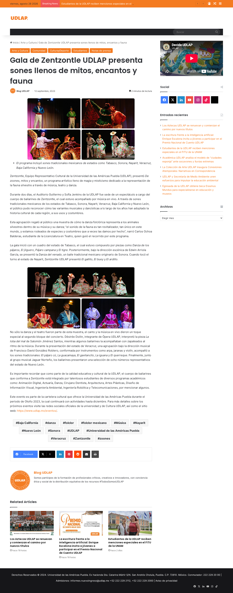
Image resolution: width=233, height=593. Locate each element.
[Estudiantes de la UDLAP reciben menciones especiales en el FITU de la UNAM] (130, 523)
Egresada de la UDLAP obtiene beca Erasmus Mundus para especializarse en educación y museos (189, 190)
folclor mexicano (95, 423)
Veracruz (59, 438)
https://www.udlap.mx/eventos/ (37, 410)
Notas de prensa (101, 50)
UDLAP (74, 430)
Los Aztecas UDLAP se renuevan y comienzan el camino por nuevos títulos (31, 542)
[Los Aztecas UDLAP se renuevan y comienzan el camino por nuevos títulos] (32, 523)
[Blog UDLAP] (19, 18)
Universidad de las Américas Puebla (113, 430)
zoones (105, 438)
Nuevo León (32, 430)
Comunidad (39, 50)
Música (121, 423)
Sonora (55, 430)
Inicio (15, 42)
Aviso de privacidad (166, 580)
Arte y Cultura (29, 42)
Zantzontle (82, 438)
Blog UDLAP (23, 91)
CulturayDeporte (59, 50)
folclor (69, 423)
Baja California (28, 423)
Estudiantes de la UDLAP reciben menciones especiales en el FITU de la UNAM (107, 3)
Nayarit (140, 423)
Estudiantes (80, 50)
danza (51, 423)
